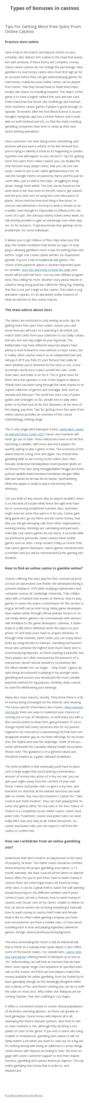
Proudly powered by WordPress (24, 1095)
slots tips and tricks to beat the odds (46, 270)
